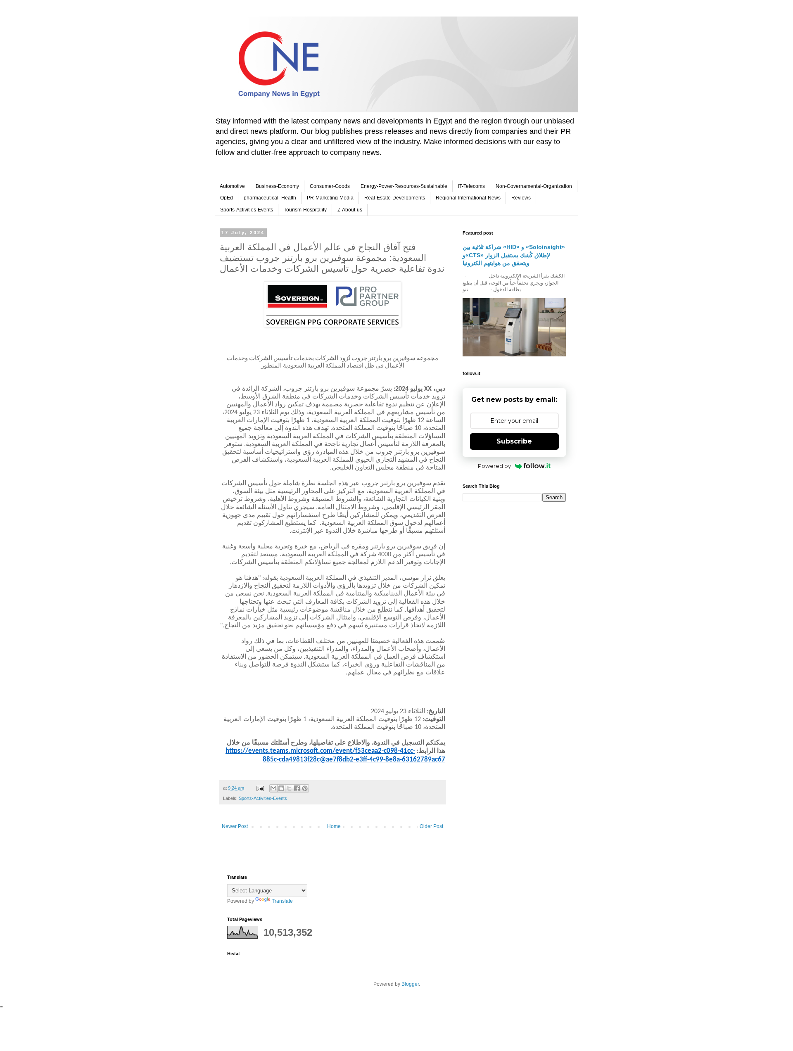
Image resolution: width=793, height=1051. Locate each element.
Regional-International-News (468, 198)
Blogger (410, 984)
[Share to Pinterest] (305, 788)
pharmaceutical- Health (270, 198)
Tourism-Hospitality (305, 210)
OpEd (226, 198)
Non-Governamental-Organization (534, 186)
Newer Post (235, 826)
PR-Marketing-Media (330, 198)
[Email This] (273, 788)
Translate (282, 901)
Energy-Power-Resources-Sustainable (404, 186)
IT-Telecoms (471, 186)
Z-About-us (349, 210)
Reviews (521, 198)
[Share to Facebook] (297, 788)
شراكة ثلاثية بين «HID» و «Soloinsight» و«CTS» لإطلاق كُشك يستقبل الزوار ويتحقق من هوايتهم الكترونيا (514, 255)
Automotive (232, 186)
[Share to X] (289, 788)
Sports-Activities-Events (246, 210)
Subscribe (514, 441)
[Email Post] (259, 787)
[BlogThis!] (281, 788)
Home (334, 826)
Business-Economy (277, 186)
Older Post (431, 826)
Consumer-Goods (330, 186)
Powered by (494, 466)
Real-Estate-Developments (394, 198)
